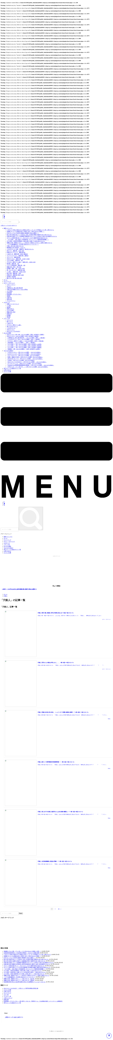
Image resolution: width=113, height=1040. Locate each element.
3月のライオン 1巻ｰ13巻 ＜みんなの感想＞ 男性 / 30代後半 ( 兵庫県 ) (25, 334)
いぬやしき (10, 323)
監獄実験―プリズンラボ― (14, 294)
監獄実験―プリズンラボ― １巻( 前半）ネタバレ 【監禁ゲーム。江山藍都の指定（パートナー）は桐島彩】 (33, 1001)
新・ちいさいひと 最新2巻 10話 (16, 270)
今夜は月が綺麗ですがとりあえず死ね (17, 289)
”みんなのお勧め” (8, 350)
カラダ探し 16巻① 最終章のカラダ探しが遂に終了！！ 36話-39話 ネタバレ (24, 974)
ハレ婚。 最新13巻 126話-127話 (16, 271)
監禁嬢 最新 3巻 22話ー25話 (16, 268)
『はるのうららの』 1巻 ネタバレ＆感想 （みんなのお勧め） (24, 354)
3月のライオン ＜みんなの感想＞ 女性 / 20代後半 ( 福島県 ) (23, 336)
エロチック (7, 302)
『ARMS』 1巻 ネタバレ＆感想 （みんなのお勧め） (21, 360)
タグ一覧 (6, 994)
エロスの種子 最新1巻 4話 (15, 260)
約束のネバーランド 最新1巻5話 (16, 252)
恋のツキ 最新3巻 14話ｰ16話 (15, 250)
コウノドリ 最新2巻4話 (13, 257)
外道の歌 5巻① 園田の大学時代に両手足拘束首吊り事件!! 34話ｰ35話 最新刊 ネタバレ (27, 964)
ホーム (5, 279)
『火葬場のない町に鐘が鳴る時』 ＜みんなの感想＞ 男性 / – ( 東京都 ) (26, 337)
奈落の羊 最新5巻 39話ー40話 (15, 275)
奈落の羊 (9, 313)
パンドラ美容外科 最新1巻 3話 (16, 265)
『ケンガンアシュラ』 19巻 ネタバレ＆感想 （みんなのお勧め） (24, 363)
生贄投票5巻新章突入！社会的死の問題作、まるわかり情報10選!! (22, 953)
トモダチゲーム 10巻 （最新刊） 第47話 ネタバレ (20, 249)
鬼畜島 (8, 296)
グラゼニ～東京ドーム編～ (14, 325)
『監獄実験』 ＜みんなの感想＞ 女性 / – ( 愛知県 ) (21, 342)
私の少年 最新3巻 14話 (14, 273)
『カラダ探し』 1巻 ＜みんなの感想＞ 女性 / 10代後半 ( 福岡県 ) (24, 347)
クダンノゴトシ (11, 284)
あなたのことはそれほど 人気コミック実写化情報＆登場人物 (21, 988)
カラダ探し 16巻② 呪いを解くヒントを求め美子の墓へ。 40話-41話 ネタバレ (25, 972)
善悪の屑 (9, 299)
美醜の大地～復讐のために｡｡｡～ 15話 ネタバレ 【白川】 (19, 978)
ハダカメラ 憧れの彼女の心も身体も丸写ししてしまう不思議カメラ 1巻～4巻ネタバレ (30, 230)
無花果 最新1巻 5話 (13, 263)
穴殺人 (5, 596)
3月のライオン (11, 329)
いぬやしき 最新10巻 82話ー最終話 (17, 254)
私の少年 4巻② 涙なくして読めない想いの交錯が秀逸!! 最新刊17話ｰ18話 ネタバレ (29, 234)
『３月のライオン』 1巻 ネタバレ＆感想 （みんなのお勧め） (24, 352)
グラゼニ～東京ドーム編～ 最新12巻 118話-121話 (21, 262)
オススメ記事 (7, 371)
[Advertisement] (47, 568)
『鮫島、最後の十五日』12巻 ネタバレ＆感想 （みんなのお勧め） (25, 357)
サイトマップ (7, 281)
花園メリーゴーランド (13, 304)
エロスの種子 (10, 310)
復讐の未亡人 (10, 308)
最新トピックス (8, 228)
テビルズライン (11, 300)
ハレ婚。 (9, 305)
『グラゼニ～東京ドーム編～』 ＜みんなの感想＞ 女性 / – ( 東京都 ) (25, 341)
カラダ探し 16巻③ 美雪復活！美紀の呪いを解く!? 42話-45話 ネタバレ (26, 241)
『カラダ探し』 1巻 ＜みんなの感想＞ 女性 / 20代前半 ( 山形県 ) (24, 344)
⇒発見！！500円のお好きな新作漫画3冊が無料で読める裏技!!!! (19, 589)
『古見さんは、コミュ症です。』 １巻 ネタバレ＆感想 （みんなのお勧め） (27, 366)
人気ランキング (8, 998)
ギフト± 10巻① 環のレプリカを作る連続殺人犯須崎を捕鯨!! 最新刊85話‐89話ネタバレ (27, 967)
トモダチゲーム (11, 328)
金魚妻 (8, 307)
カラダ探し (10, 291)
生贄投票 (9, 292)
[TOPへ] (109, 1035)
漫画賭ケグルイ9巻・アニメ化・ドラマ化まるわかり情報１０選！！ (22, 951)
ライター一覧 (7, 996)
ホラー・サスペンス (9, 283)
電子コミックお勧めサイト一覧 (12, 368)
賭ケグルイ (10, 321)
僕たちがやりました (12, 326)
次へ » (59, 909)
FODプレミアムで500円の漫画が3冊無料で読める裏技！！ (23, 233)
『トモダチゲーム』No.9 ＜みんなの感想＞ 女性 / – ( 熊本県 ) (23, 339)
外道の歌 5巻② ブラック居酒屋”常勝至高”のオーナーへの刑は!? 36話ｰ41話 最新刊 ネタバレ (32, 236)
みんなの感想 (7, 333)
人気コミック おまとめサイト (9, 225)
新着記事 (6, 999)
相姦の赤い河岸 (11, 312)
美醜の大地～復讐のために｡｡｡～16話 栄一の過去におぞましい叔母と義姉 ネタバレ (29, 242)
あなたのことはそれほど (13, 331)
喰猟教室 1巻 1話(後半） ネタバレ (16, 247)
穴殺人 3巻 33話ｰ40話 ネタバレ (15, 246)
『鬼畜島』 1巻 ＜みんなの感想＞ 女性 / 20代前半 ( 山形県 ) (23, 349)
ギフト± (9, 286)
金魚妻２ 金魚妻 (11, 276)
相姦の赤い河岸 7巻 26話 (14, 267)
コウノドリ (10, 320)
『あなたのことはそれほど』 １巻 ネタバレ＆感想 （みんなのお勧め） (27, 362)
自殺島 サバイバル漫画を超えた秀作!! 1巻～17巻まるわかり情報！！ (25, 231)
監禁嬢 (8, 315)
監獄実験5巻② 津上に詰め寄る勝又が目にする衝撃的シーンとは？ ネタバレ (25, 982)
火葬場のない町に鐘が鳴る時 (15, 288)
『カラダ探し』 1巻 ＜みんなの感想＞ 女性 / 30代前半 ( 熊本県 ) (24, 346)
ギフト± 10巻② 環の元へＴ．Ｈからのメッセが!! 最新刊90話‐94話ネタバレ (27, 238)
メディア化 (7, 318)
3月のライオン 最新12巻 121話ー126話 (18, 259)
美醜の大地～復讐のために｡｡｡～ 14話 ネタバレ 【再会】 (19, 980)
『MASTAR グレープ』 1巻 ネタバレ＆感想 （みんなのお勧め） (25, 358)
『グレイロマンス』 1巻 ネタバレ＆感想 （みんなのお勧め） (23, 355)
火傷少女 (9, 297)
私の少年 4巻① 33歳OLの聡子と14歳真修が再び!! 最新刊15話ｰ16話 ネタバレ (25, 961)
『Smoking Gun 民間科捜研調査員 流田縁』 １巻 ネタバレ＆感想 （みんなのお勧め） (30, 365)
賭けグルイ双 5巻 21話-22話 (14, 278)
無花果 (8, 317)
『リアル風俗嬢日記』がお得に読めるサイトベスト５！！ (23, 244)
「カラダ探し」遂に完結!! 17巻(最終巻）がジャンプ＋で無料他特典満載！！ (28, 239)
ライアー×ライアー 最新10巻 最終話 (17, 255)
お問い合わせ (7, 370)
